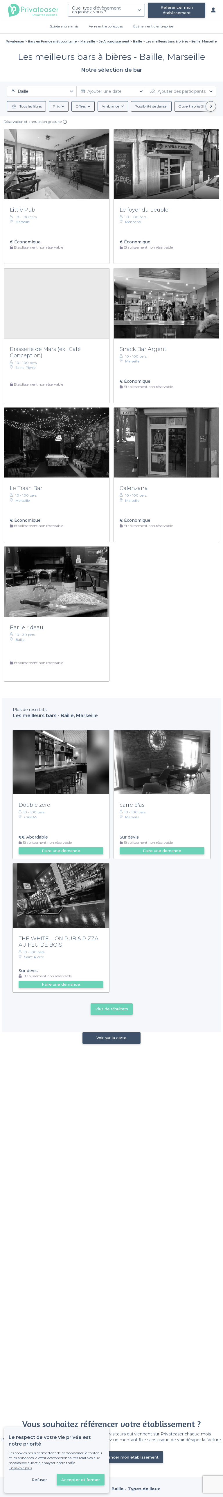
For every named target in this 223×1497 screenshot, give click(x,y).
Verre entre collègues (106, 26)
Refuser (39, 1479)
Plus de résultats (111, 1008)
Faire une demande (61, 850)
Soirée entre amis (64, 26)
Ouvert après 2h (192, 106)
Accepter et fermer (80, 1479)
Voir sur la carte (111, 1037)
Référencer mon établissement (177, 10)
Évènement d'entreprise (153, 26)
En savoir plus (20, 1468)
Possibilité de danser (151, 106)
